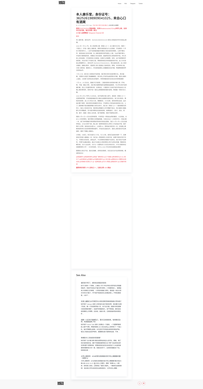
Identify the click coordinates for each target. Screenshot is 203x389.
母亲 (96, 25)
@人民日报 (106, 159)
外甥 (99, 25)
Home (119, 3)
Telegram (132, 3)
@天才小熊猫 (105, 162)
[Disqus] (101, 202)
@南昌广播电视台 (98, 157)
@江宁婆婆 (107, 157)
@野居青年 (113, 162)
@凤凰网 (89, 159)
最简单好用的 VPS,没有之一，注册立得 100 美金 (93, 168)
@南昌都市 (79, 157)
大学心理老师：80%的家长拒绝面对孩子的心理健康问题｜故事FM (101, 357)
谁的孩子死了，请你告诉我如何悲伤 (93, 283)
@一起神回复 (97, 162)
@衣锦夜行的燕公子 (85, 162)
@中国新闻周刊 (98, 159)
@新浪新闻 (115, 157)
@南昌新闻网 (88, 157)
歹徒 (94, 25)
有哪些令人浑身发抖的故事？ (91, 338)
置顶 (77, 36)
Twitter (141, 3)
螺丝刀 (106, 25)
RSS (125, 3)
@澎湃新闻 (82, 159)
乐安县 (102, 25)
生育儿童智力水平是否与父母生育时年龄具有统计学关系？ (101, 301)
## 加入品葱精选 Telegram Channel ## (90, 33)
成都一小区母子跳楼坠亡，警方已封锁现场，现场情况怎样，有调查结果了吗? (101, 321)
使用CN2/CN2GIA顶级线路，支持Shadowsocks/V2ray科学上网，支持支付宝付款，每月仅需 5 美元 (101, 29)
